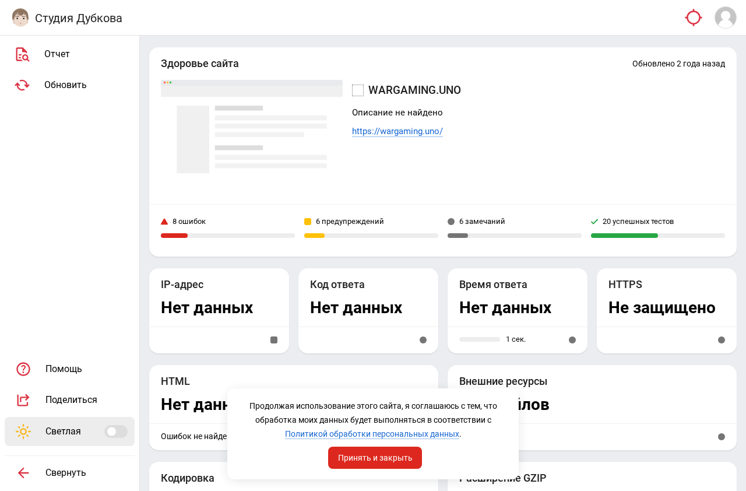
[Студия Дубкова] (20, 17)
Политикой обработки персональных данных (372, 434)
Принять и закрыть (375, 457)
